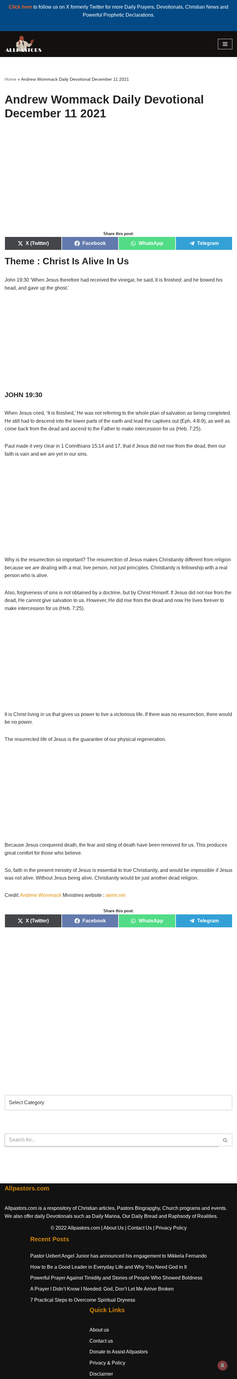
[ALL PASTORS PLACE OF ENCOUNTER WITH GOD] (23, 44)
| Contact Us (138, 1228)
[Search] (225, 1139)
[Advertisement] (118, 182)
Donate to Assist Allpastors (118, 1351)
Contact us (101, 1341)
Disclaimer (101, 1374)
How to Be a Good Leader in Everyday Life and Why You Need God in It (108, 1267)
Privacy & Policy (107, 1362)
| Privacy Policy (170, 1228)
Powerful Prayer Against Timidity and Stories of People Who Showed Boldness (116, 1277)
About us (99, 1329)
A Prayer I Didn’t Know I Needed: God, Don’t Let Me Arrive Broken (102, 1289)
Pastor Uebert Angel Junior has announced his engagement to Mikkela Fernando (118, 1256)
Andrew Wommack (40, 895)
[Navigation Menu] (225, 44)
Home (10, 79)
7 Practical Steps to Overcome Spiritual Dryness (82, 1300)
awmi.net (115, 895)
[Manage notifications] (222, 1365)
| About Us (112, 1228)
